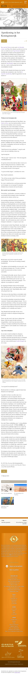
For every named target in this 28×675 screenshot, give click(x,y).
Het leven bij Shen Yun (14, 583)
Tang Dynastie (16, 51)
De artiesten (14, 600)
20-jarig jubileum (14, 578)
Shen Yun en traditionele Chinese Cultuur (14, 631)
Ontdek (9, 6)
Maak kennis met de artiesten (14, 589)
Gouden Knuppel (20, 341)
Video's (14, 595)
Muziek (14, 621)
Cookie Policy (17, 672)
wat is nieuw (14, 609)
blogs (14, 612)
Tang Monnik (9, 63)
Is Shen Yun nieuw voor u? (14, 579)
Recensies (14, 602)
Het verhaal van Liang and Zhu (21, 523)
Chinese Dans (14, 619)
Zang (14, 623)
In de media (14, 603)
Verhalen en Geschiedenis (14, 629)
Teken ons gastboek (14, 570)
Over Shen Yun (14, 576)
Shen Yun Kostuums (14, 624)
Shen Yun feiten (14, 584)
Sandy (2, 123)
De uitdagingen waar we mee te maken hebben (14, 586)
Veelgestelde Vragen (14, 591)
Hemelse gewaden (5, 522)
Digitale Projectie (14, 626)
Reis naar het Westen (6, 47)
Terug (4, 6)
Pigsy (7, 123)
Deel (4, 41)
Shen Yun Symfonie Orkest (14, 581)
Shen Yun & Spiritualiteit (14, 588)
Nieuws (14, 596)
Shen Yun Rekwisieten (14, 628)
